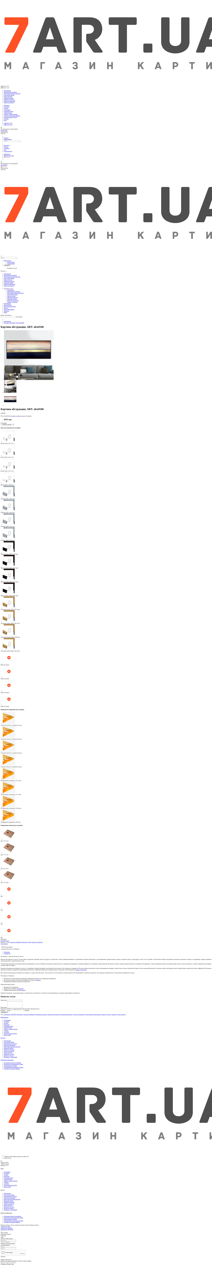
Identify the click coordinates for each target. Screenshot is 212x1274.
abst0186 (13, 1014)
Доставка (6, 107)
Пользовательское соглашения (12, 1063)
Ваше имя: (4, 1000)
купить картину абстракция (93, 1014)
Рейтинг (3, 1010)
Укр (2, 133)
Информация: (4, 1017)
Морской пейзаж (8, 98)
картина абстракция (29, 1014)
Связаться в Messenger (7, 1229)
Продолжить (4, 1012)
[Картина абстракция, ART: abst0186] (29, 379)
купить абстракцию (78, 1014)
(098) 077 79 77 (8, 123)
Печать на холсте (9, 1055)
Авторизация (11, 263)
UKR (8, 157)
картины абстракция (53, 1014)
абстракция (7, 1014)
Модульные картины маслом (12, 93)
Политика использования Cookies (13, 1064)
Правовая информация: (7, 1060)
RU (5, 157)
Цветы (6, 308)
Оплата (6, 108)
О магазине (7, 110)
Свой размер (4, 943)
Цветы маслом (8, 96)
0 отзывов (17, 416)
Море (5, 312)
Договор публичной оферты (12, 116)
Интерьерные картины (10, 92)
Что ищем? (19, 317)
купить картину (121, 1014)
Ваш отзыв (4, 1007)
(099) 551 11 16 (8, 124)
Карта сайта (7, 1035)
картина (114, 1014)
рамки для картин (81, 970)
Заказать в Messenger (16, 942)
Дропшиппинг (8, 113)
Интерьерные (8, 305)
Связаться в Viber (5, 1226)
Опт (5, 150)
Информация (7, 139)
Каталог (6, 138)
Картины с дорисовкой (10, 1057)
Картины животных (9, 101)
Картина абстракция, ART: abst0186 (14, 323)
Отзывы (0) (7, 953)
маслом (109, 1014)
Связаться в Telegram (6, 1228)
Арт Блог (6, 1032)
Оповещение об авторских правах (13, 1067)
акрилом (103, 1014)
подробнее (20, 988)
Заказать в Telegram (36, 942)
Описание (7, 952)
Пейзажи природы (9, 99)
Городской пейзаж (9, 95)
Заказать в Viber (26, 942)
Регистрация (10, 262)
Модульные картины (10, 306)
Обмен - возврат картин (10, 114)
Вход (5, 120)
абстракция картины (41, 1014)
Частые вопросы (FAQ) (10, 117)
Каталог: (3, 1038)
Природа (6, 311)
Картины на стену (9, 1054)
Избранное (7, 154)
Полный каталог (8, 288)
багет (23, 990)
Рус (5, 133)
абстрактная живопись (66, 1014)
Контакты (7, 105)
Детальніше (4, 130)
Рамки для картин (9, 102)
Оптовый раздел (8, 111)
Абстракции (7, 90)
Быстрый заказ (5, 941)
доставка (37, 980)
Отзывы (6, 119)
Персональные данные (10, 1065)
